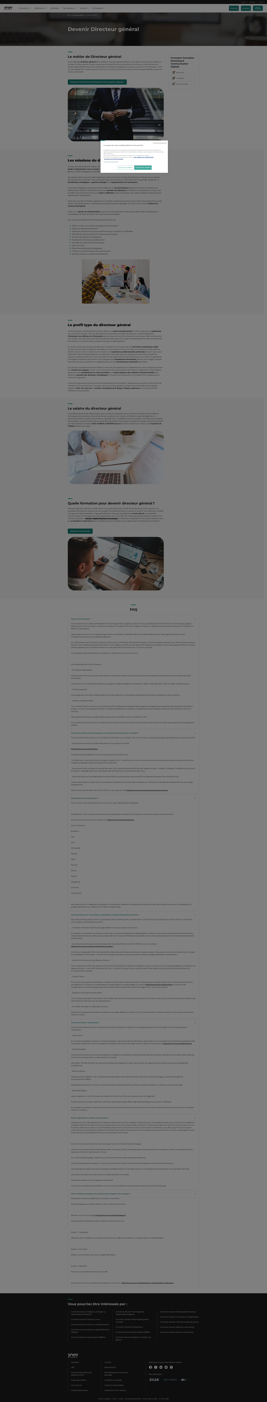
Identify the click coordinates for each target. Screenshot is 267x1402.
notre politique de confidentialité (143, 157)
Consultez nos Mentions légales (113, 159)
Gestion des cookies (125, 167)
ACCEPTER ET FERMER (143, 167)
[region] (134, 156)
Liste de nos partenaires (110, 162)
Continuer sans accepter (160, 143)
